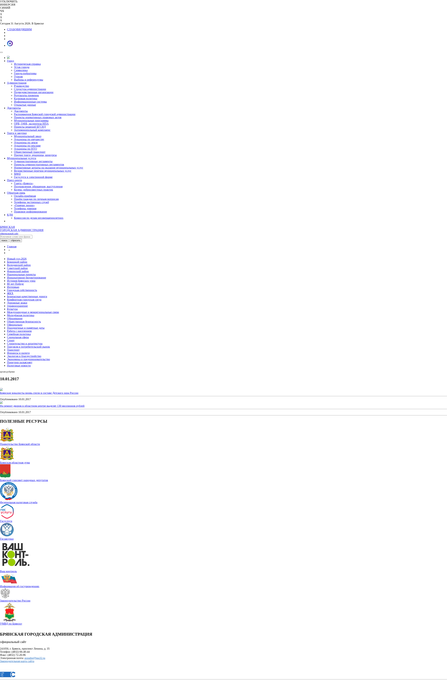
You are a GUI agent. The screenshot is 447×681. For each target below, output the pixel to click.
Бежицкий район (17, 261)
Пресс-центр (14, 180)
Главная (11, 246)
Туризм (18, 76)
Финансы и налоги (18, 352)
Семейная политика (19, 334)
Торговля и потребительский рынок (28, 346)
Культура (12, 309)
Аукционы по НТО (25, 148)
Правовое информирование (30, 211)
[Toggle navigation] (1, 52)
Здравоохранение (17, 305)
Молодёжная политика (20, 315)
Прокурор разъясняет (19, 362)
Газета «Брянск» (23, 183)
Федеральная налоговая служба (18, 502)
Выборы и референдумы (28, 79)
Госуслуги (6, 521)
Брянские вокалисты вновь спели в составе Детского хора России (39, 392)
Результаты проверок (26, 95)
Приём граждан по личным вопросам (36, 199)
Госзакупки (7, 538)
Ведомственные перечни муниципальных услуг (42, 170)
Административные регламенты (33, 161)
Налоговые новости (19, 365)
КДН (10, 214)
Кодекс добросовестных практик (33, 189)
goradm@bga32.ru (34, 658)
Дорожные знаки (17, 302)
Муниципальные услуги (21, 158)
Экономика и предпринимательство (28, 359)
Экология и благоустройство (24, 356)
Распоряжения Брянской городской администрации (44, 114)
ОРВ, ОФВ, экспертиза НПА (31, 123)
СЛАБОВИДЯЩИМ (19, 29)
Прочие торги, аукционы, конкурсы (35, 155)
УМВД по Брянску (11, 623)
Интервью (13, 287)
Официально (14, 324)
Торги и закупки (17, 133)
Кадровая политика (25, 98)
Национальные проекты (21, 274)
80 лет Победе (15, 283)
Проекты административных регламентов (39, 164)
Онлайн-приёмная (25, 195)
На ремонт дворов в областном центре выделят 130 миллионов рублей (42, 405)
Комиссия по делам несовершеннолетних (38, 217)
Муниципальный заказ (27, 136)
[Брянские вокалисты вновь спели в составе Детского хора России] (1, 389)
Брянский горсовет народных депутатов (24, 480)
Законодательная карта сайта (17, 661)
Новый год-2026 (17, 258)
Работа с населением (19, 331)
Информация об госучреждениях (19, 586)
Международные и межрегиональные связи (33, 312)
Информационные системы (30, 101)
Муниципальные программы (31, 120)
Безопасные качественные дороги (27, 296)
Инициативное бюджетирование (26, 277)
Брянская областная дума (15, 462)
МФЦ (17, 173)
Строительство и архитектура (24, 343)
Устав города (21, 67)
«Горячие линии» (24, 205)
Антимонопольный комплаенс (32, 129)
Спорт (10, 340)
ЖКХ (10, 293)
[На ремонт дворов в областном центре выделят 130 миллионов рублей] (1, 402)
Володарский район (19, 265)
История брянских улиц (21, 280)
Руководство (21, 85)
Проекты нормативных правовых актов (37, 117)
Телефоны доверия (25, 208)
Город (10, 60)
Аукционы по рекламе (27, 145)
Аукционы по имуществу (29, 139)
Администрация (16, 82)
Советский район (17, 268)
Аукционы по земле (26, 142)
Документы (14, 107)
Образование (15, 318)
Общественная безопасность (24, 321)
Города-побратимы (25, 73)
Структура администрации (30, 89)
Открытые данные (25, 104)
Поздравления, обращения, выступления (38, 186)
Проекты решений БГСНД (30, 126)
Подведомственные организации (33, 92)
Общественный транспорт (29, 151)
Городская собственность (22, 290)
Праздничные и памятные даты (26, 327)
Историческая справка (27, 63)
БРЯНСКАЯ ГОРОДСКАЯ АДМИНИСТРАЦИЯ (21, 230)
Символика (21, 70)
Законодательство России (15, 600)
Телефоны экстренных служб (31, 202)
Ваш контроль (8, 571)
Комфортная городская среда (24, 299)
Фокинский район (18, 271)
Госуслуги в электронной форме (33, 177)
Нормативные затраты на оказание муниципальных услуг (48, 167)
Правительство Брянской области (20, 444)
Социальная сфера (18, 337)
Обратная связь (16, 192)
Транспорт (13, 349)
